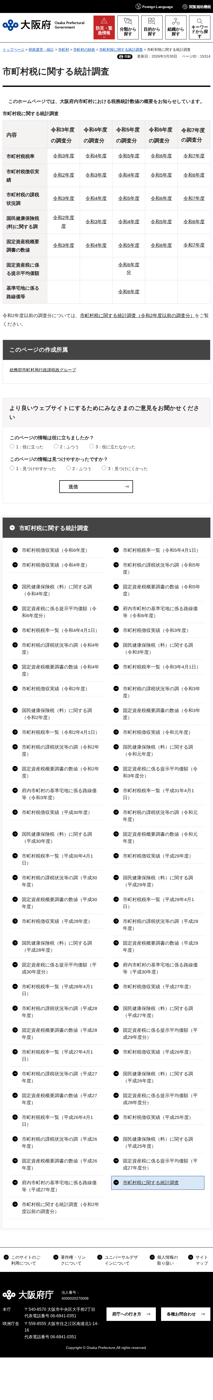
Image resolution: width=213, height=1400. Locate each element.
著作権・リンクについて (73, 1260)
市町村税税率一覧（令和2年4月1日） (61, 732)
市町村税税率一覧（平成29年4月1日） (158, 903)
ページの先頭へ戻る (205, 1291)
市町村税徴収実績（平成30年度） (57, 812)
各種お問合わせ (181, 1314)
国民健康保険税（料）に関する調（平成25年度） (158, 1143)
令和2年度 (63, 175)
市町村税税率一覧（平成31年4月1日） (158, 794)
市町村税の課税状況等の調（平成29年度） (160, 925)
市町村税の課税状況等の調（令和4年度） (60, 649)
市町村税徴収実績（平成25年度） (158, 1117)
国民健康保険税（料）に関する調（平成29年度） (158, 881)
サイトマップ (202, 1260)
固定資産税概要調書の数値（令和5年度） (161, 590)
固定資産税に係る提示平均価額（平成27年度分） (160, 1164)
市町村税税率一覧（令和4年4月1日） (61, 630)
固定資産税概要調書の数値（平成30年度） (59, 903)
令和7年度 (194, 155)
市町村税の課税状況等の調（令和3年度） (161, 692)
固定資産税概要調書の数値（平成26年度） (59, 1164)
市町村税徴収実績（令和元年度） (158, 732)
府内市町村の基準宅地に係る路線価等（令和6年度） (160, 612)
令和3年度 (63, 155)
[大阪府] (43, 25)
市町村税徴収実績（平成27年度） (158, 986)
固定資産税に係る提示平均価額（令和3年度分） (160, 772)
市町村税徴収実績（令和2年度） (56, 688)
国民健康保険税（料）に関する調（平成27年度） (158, 1012)
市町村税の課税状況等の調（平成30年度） (59, 881)
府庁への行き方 (126, 1314)
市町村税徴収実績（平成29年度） (158, 856)
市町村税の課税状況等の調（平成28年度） (59, 1012)
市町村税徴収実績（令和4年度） (56, 565)
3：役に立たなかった (115, 447)
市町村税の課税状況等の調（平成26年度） (59, 1143)
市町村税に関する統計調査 (121, 49)
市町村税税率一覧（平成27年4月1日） (57, 1055)
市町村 (63, 49)
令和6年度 (161, 155)
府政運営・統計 (41, 49)
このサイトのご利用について (25, 1260)
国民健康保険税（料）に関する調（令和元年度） (158, 750)
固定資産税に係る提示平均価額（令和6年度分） (59, 612)
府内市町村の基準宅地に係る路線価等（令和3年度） (59, 794)
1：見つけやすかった (36, 468)
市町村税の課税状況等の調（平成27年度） (59, 1077)
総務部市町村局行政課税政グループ (43, 370)
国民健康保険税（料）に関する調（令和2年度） (57, 714)
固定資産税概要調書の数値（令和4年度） (60, 670)
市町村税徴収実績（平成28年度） (57, 921)
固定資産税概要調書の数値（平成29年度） (160, 947)
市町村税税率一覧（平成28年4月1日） (57, 990)
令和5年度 (128, 155)
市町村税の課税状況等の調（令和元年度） (160, 816)
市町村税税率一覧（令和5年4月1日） (162, 550)
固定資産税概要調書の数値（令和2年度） (60, 772)
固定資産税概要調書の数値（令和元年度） (160, 838)
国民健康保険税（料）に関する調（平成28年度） (57, 947)
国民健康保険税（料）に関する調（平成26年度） (158, 1077)
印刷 (127, 56)
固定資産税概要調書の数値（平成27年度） (59, 1099)
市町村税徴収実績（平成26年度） (158, 1052)
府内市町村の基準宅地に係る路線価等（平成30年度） (160, 968)
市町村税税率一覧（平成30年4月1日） (57, 859)
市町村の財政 (84, 49)
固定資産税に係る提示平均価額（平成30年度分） (59, 968)
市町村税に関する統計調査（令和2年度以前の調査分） (137, 315)
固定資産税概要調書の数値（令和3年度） (161, 714)
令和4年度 (96, 155)
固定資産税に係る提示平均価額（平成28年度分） (160, 1099)
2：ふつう (69, 447)
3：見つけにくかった (128, 468)
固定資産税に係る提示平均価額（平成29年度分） (160, 1034)
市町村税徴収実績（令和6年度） (56, 550)
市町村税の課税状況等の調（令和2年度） (60, 750)
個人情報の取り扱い (167, 1260)
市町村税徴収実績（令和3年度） (157, 630)
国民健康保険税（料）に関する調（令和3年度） (158, 649)
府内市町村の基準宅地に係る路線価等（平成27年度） (59, 1186)
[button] (154, 6)
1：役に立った (29, 447)
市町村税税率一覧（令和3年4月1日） (162, 667)
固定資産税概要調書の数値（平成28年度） (59, 1034)
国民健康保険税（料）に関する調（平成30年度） (57, 838)
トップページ (13, 49)
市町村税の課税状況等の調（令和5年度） (161, 568)
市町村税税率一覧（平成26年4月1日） (57, 1121)
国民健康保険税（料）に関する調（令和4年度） (57, 590)
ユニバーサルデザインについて (121, 1260)
